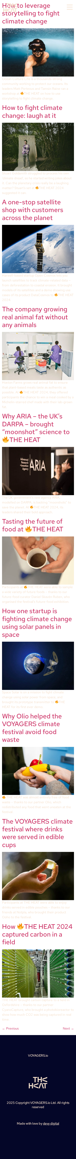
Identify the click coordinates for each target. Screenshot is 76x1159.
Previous (10, 1028)
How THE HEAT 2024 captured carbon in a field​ (37, 934)
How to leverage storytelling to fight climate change (31, 13)
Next (68, 1028)
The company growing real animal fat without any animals (35, 317)
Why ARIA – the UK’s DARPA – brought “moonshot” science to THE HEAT (36, 428)
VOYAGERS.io (38, 1055)
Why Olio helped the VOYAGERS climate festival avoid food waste (32, 728)
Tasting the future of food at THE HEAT (32, 525)
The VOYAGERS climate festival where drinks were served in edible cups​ (37, 833)
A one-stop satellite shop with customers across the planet (32, 210)
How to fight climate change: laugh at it (32, 111)
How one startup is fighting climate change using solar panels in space (37, 622)
